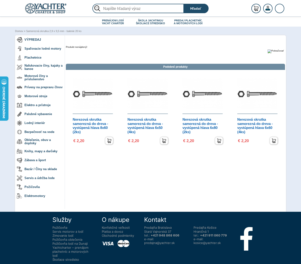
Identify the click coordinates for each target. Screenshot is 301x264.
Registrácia (272, 6)
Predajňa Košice (205, 227)
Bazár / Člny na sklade (40, 169)
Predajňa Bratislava (158, 227)
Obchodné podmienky (118, 235)
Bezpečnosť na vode (39, 132)
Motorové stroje (35, 96)
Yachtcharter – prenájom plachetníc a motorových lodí (70, 251)
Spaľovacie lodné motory (42, 48)
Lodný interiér (34, 123)
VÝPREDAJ (32, 39)
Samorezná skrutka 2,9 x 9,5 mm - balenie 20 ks (54, 31)
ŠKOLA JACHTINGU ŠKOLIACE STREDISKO (150, 22)
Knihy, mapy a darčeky (40, 151)
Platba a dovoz (112, 231)
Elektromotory (34, 196)
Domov (19, 31)
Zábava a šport (35, 160)
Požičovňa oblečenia (67, 239)
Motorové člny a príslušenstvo (36, 77)
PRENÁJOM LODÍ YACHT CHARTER (113, 22)
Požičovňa (32, 187)
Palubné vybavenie (38, 114)
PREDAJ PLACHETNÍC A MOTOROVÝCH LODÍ (188, 22)
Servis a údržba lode (39, 178)
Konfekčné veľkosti (116, 227)
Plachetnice (32, 57)
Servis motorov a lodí (67, 231)
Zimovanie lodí (62, 235)
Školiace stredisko (65, 259)
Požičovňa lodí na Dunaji (70, 243)
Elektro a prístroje (37, 105)
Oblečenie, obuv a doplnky (37, 141)
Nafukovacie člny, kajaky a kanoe (43, 67)
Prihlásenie (273, 11)
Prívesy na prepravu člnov (43, 87)
